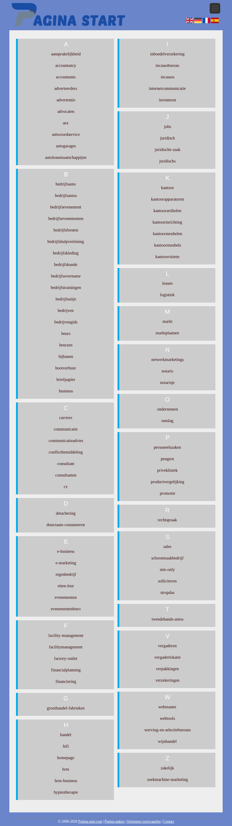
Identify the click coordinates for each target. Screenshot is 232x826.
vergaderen (167, 646)
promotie (167, 493)
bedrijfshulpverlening (65, 241)
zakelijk (167, 768)
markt (167, 321)
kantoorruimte (167, 256)
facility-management (65, 635)
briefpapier (65, 379)
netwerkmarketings (167, 359)
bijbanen (66, 356)
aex (66, 123)
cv (66, 486)
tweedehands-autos (167, 619)
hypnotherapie (66, 792)
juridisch (167, 138)
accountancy (65, 65)
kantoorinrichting (167, 222)
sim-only (167, 569)
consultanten (65, 475)
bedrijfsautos (66, 195)
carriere (65, 417)
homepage (65, 758)
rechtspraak (167, 520)
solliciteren (167, 581)
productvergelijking (167, 482)
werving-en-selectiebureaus (167, 730)
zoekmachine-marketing (167, 779)
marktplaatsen (167, 333)
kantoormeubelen (167, 233)
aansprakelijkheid (66, 54)
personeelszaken (167, 447)
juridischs (167, 161)
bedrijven (66, 310)
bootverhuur (65, 368)
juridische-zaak (167, 149)
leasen (167, 283)
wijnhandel (167, 741)
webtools (167, 718)
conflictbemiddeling (66, 452)
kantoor (167, 187)
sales (167, 546)
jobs (167, 126)
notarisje (167, 382)
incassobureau (167, 65)
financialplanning (66, 670)
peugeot (167, 459)
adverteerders (65, 88)
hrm (65, 769)
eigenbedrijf (66, 574)
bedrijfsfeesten (65, 230)
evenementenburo (66, 609)
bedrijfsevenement (65, 207)
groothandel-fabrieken (66, 708)
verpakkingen (167, 669)
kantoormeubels (167, 245)
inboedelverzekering (167, 54)
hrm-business (66, 780)
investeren (167, 100)
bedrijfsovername (66, 276)
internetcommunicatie (167, 88)
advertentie (65, 100)
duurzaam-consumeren (66, 525)
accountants (66, 77)
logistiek (167, 295)
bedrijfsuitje (66, 299)
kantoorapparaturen (167, 199)
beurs (65, 333)
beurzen (65, 345)
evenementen (66, 597)
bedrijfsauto (66, 184)
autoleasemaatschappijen (65, 157)
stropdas (167, 592)
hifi (66, 746)
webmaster (167, 707)
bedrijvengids (65, 322)
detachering (66, 513)
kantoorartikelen (167, 210)
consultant (65, 463)
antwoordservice (66, 134)
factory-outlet (65, 658)
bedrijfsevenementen (65, 218)
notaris (167, 371)
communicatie (66, 429)
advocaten (65, 111)
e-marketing (66, 563)
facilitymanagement (65, 647)
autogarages (66, 146)
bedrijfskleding (66, 253)
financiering (66, 681)
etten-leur (66, 586)
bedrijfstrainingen (66, 287)
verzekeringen (167, 680)
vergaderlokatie (167, 657)
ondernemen (167, 409)
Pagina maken (114, 821)
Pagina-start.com (90, 821)
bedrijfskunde (65, 264)
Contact (168, 821)
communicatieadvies (66, 440)
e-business (65, 551)
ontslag (167, 420)
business (66, 391)
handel (65, 735)
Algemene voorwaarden (144, 821)
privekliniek (167, 470)
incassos (167, 77)
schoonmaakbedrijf (167, 558)
